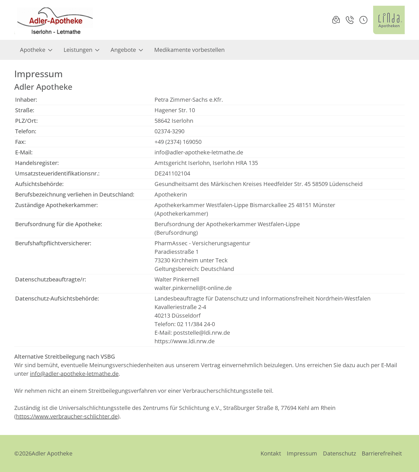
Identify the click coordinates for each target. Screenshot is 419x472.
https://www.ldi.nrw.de (184, 341)
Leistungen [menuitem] (78, 50)
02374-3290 (169, 131)
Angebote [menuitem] (123, 50)
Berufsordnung (176, 232)
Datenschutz (339, 453)
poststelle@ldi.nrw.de (201, 332)
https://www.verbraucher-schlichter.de (67, 416)
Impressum (302, 453)
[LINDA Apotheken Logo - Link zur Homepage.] (389, 20)
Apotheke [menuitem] (32, 50)
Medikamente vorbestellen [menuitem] (189, 50)
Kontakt (271, 453)
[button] (363, 20)
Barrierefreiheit (382, 453)
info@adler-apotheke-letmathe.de (198, 152)
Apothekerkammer (181, 213)
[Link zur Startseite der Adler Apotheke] (55, 20)
